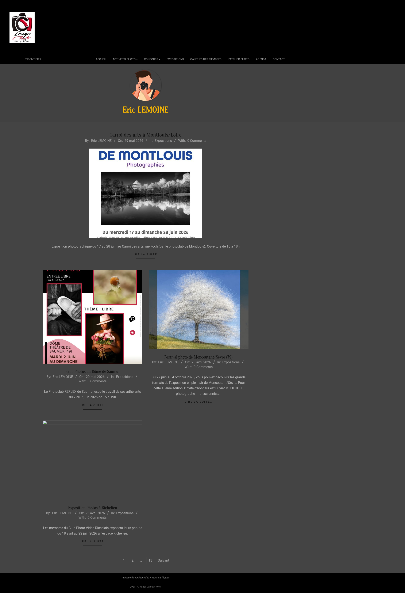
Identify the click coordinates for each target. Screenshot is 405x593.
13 (150, 560)
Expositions (163, 141)
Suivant (163, 560)
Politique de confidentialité (135, 577)
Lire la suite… (146, 254)
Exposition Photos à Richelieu (92, 507)
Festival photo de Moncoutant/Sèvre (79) (198, 357)
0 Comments (196, 141)
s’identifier (33, 59)
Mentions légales (161, 577)
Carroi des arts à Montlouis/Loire (145, 135)
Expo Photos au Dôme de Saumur (92, 371)
